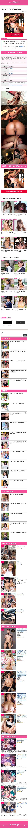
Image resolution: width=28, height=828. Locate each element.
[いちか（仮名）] (8, 616)
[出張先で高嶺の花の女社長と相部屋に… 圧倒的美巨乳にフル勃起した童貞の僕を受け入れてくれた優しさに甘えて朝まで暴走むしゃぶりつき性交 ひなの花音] (8, 703)
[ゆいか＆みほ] (8, 600)
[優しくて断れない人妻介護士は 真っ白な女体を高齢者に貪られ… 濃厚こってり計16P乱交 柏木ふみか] (8, 681)
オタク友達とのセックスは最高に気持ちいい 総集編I (21, 755)
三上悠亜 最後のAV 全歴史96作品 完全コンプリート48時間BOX (22, 630)
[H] (8, 584)
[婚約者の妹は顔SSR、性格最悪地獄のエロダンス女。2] (8, 792)
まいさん (19, 545)
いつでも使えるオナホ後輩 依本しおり (22, 716)
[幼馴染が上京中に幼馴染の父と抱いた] (8, 776)
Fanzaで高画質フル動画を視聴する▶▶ (14, 191)
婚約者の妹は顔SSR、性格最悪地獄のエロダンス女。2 (21, 788)
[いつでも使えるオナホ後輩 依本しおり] (8, 724)
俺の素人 (11, 68)
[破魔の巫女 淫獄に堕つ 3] (8, 744)
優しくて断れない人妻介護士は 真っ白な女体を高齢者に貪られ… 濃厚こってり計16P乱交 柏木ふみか (22, 674)
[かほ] (8, 568)
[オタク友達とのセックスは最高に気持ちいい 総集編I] (8, 760)
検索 (2, 332)
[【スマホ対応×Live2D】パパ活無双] (8, 807)
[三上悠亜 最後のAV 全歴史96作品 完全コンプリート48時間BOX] (8, 638)
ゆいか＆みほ (20, 593)
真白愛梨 (21, 46)
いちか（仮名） (20, 609)
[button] (20, 322)
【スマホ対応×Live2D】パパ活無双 (22, 803)
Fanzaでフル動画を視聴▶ (14, 34)
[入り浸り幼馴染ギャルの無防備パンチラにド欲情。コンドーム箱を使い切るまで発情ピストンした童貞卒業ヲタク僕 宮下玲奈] (8, 660)
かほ (18, 561)
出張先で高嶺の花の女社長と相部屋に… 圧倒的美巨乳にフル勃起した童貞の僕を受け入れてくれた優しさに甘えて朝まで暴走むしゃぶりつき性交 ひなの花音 (22, 696)
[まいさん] (8, 552)
